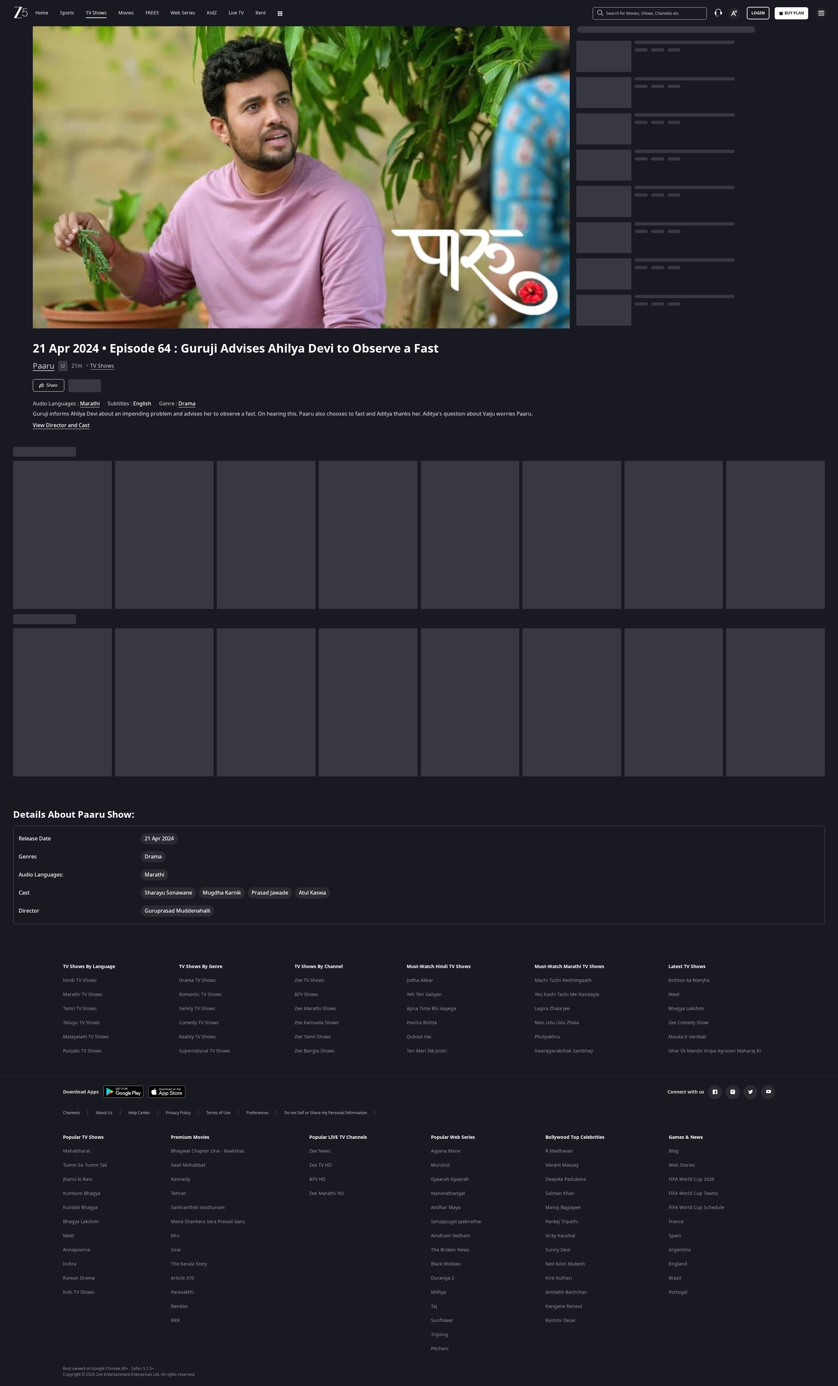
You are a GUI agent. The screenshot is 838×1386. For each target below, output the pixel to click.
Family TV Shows (197, 1008)
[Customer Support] (718, 13)
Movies (126, 13)
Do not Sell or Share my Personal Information (325, 1113)
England (678, 1264)
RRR (175, 1320)
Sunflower (442, 1320)
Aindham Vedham (450, 1235)
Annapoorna (76, 1249)
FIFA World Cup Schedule (696, 1207)
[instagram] (733, 1092)
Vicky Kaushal (560, 1235)
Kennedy (180, 1179)
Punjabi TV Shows (82, 1051)
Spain (675, 1235)
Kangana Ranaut (563, 1306)
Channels (71, 1113)
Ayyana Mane (445, 1151)
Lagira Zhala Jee (552, 1008)
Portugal (678, 1292)
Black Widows (446, 1264)
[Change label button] (734, 14)
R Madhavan (559, 1151)
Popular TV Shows (83, 1137)
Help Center (139, 1113)
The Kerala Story (189, 1264)
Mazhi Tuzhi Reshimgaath (563, 980)
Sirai (176, 1249)
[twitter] (750, 1092)
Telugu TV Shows (81, 1022)
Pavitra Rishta (422, 1022)
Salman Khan (560, 1193)
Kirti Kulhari (558, 1278)
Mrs (175, 1235)
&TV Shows (306, 994)
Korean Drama (79, 1278)
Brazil (675, 1278)
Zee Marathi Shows (316, 1008)
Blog (674, 1151)
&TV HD (317, 1179)
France (676, 1221)
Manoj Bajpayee (563, 1207)
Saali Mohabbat (188, 1165)
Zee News (320, 1151)
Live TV (236, 13)
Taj (434, 1306)
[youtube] (768, 1092)
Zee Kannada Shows (317, 1022)
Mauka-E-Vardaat (687, 1036)
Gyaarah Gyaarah (450, 1179)
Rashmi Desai (560, 1320)
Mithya (438, 1292)
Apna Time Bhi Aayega (431, 1008)
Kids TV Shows (78, 1292)
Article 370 (182, 1278)
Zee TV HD (320, 1165)
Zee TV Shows (309, 980)
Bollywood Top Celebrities (574, 1137)
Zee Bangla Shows (315, 1051)
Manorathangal (448, 1193)
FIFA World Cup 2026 (691, 1179)
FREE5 (152, 13)
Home (41, 13)
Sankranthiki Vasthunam (198, 1207)
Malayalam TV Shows (86, 1036)
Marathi (90, 403)
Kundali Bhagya (80, 1207)
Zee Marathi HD (326, 1193)
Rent (260, 13)
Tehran (178, 1193)
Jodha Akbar (420, 980)
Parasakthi (182, 1292)
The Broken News (450, 1249)
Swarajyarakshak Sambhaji (564, 1051)
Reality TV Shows (197, 1036)
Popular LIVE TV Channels (338, 1137)
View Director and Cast (61, 425)
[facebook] (715, 1092)
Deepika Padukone (565, 1179)
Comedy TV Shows (199, 1022)
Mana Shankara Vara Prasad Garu (208, 1221)
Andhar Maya (445, 1207)
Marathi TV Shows (82, 994)
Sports (67, 13)
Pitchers (440, 1348)
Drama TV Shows (197, 980)
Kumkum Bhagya (81, 1193)
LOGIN (758, 13)
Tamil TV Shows (80, 1008)
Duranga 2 (442, 1278)
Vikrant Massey (562, 1165)
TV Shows (96, 13)
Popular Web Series (453, 1137)
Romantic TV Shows (200, 994)
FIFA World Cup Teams (693, 1193)
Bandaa (179, 1306)
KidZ (212, 13)
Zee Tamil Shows (313, 1036)
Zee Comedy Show (688, 1022)
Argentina (680, 1249)
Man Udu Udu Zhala (557, 1022)
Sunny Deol (557, 1249)
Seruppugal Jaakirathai (456, 1221)
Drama (186, 403)
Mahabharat (76, 1151)
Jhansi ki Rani (77, 1179)
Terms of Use (218, 1113)
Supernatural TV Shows (204, 1051)
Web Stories (682, 1165)
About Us (104, 1113)
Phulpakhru (547, 1036)
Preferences (257, 1113)
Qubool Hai (419, 1036)
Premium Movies (190, 1137)
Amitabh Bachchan (566, 1292)
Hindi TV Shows (80, 980)
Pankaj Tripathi (561, 1221)
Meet (674, 994)
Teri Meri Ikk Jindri (427, 1051)
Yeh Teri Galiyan (424, 994)
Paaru (43, 366)
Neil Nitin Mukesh (565, 1264)
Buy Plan (794, 13)
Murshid (440, 1165)
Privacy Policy (178, 1113)
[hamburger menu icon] (821, 13)
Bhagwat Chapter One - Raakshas (208, 1151)
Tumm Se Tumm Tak (85, 1165)
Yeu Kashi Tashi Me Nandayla (567, 994)
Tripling (439, 1334)
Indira (69, 1264)
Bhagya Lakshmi (686, 1008)
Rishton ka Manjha (688, 980)
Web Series (183, 13)
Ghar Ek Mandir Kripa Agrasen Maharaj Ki (714, 1051)
